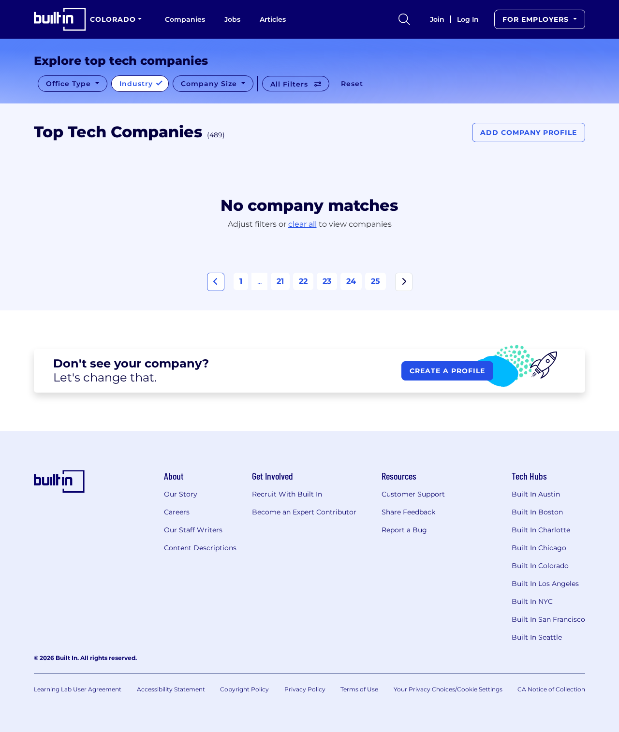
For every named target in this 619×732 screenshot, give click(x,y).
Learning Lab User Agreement (77, 689)
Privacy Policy (304, 689)
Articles (273, 19)
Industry (137, 83)
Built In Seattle (537, 637)
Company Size (210, 83)
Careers (177, 512)
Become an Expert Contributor (304, 512)
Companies (185, 19)
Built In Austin (536, 494)
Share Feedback (408, 512)
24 (351, 281)
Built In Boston (537, 512)
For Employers (536, 19)
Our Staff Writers (193, 530)
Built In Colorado (540, 565)
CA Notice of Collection (551, 689)
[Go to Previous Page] (215, 282)
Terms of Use (359, 689)
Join (437, 19)
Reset (352, 83)
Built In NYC (532, 601)
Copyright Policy (244, 689)
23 (327, 281)
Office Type (69, 83)
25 (375, 281)
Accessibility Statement (171, 689)
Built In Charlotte (541, 530)
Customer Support (413, 494)
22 (303, 281)
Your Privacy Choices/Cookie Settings (448, 689)
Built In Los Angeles (545, 583)
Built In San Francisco (548, 619)
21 (280, 281)
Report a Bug (404, 530)
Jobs (232, 19)
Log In (468, 19)
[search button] (404, 19)
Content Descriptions (200, 547)
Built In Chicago (539, 547)
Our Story (180, 494)
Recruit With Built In (287, 494)
